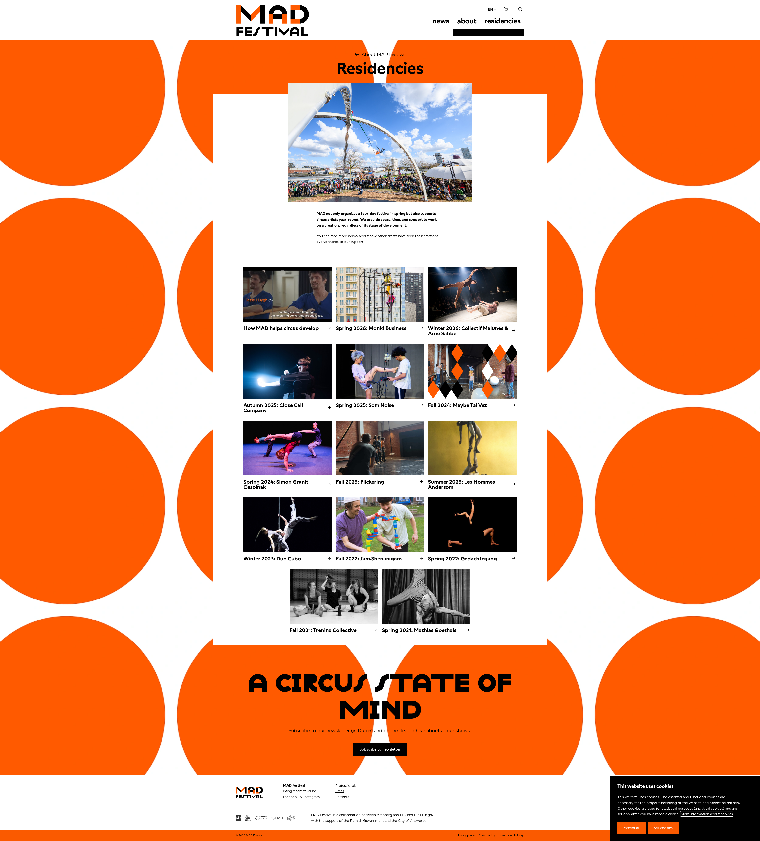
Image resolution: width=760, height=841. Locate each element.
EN (490, 9)
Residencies (502, 21)
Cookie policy (487, 835)
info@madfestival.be (299, 791)
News (440, 21)
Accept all (632, 827)
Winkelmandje (506, 9)
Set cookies (663, 827)
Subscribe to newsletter (380, 749)
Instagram (311, 796)
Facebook (291, 796)
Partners (342, 796)
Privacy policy (466, 835)
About (467, 21)
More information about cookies (707, 814)
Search (520, 9)
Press (339, 791)
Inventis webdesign (511, 835)
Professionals (345, 785)
